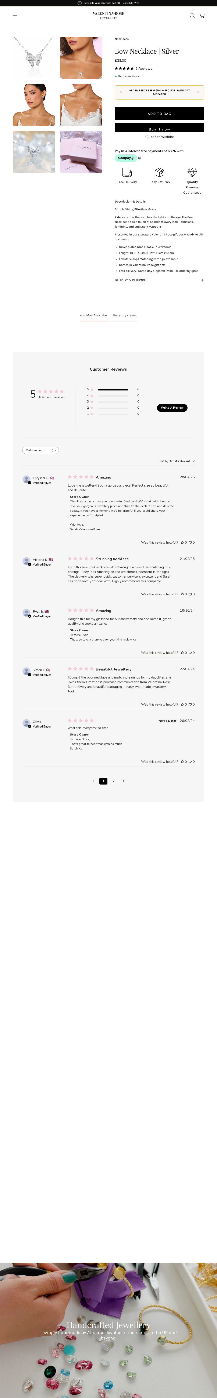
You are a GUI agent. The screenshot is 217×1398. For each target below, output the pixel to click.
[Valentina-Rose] (108, 15)
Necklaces (122, 39)
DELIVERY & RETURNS (130, 280)
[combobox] (177, 461)
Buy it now (159, 129)
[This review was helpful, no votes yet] (182, 542)
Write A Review (172, 408)
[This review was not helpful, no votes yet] (190, 542)
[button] (192, 15)
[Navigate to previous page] (93, 781)
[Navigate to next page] (124, 781)
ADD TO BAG (159, 113)
